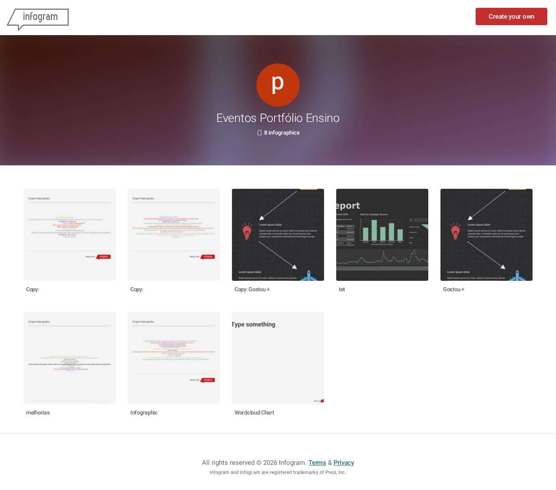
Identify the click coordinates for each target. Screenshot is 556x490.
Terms (317, 463)
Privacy (344, 463)
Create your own (511, 16)
